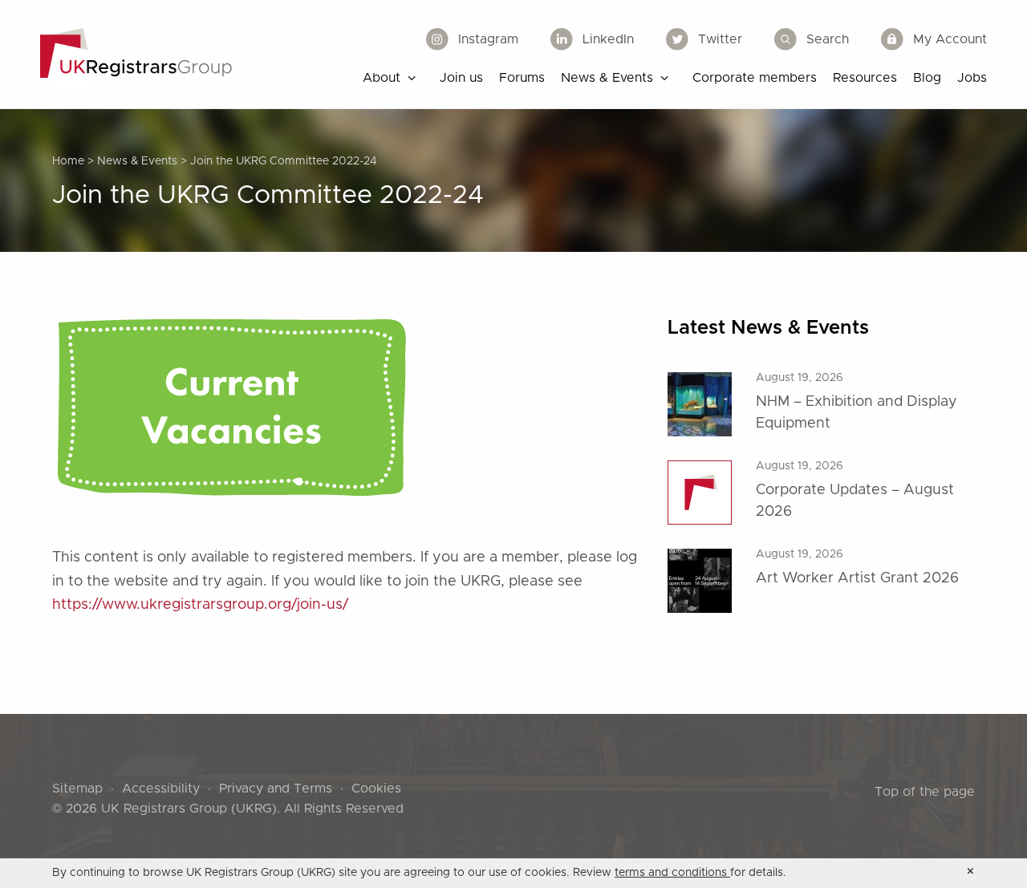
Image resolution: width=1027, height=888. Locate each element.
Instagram (488, 39)
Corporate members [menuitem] (754, 77)
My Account (950, 39)
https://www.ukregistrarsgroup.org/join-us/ (200, 605)
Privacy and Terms (275, 788)
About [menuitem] (381, 77)
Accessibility (161, 788)
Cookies (376, 788)
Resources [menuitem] (865, 77)
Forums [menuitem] (522, 77)
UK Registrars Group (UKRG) (189, 808)
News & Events (137, 161)
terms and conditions (672, 872)
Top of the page (925, 791)
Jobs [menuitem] (972, 77)
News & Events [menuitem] (607, 77)
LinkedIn (608, 39)
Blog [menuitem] (927, 77)
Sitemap (77, 788)
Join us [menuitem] (461, 77)
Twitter (720, 39)
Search (827, 39)
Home (68, 161)
